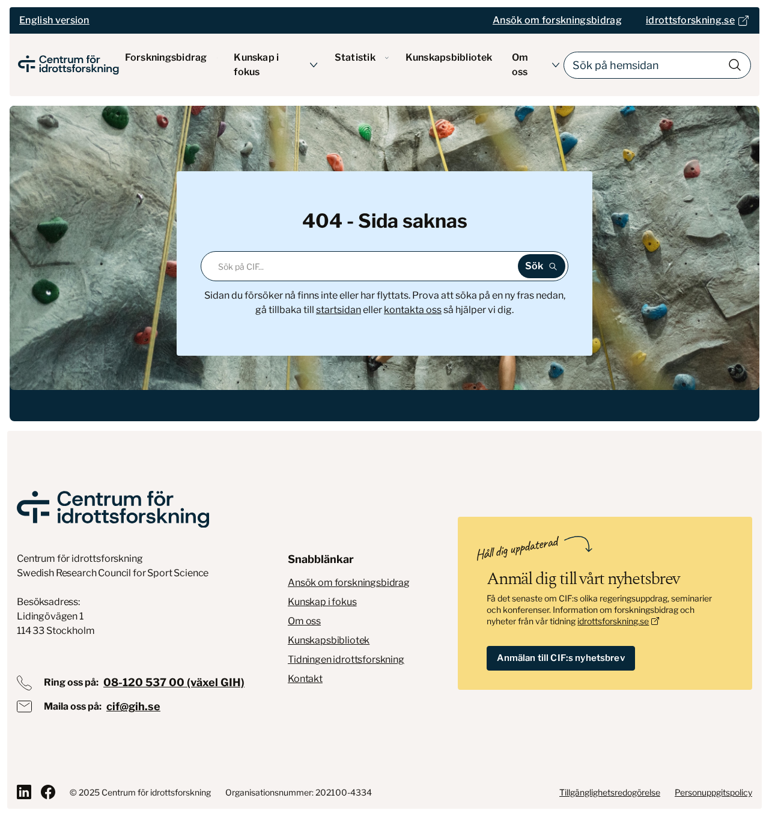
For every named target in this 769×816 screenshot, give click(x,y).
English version (54, 20)
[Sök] (735, 65)
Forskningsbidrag (166, 57)
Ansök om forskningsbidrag (349, 582)
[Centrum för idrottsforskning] (113, 509)
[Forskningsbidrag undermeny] (217, 58)
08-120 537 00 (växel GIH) (174, 682)
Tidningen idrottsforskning (346, 659)
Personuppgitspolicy (713, 792)
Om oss (520, 65)
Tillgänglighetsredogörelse (609, 792)
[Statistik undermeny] (386, 58)
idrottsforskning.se (613, 621)
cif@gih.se (133, 706)
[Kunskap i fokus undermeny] (313, 65)
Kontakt (305, 678)
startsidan (338, 309)
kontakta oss (413, 309)
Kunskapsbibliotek (449, 57)
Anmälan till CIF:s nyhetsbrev (560, 658)
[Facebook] (48, 792)
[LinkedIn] (24, 792)
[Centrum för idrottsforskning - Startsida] (68, 65)
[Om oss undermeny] (556, 65)
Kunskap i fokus (256, 65)
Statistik (355, 57)
